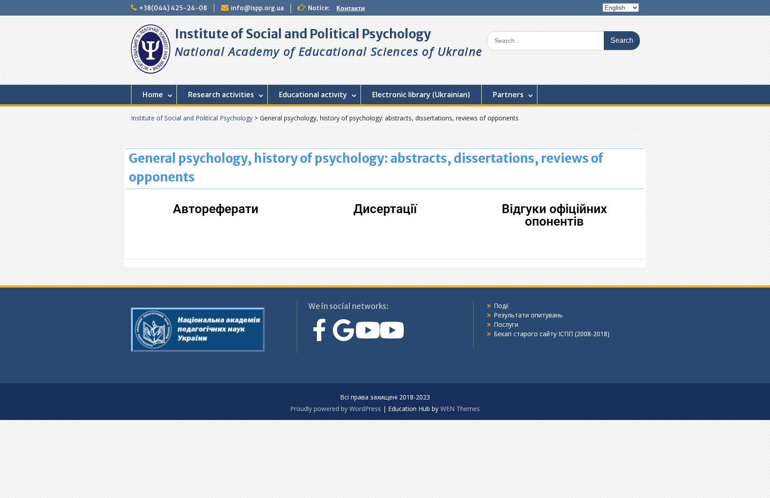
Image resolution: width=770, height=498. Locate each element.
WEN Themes (460, 408)
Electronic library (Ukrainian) (421, 94)
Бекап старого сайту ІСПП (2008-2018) (552, 333)
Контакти (350, 8)
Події (501, 305)
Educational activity (313, 94)
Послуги (506, 324)
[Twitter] (343, 330)
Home (153, 94)
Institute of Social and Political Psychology (303, 34)
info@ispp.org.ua (257, 8)
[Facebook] (319, 330)
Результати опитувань (528, 315)
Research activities (221, 94)
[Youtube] (367, 330)
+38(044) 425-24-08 (173, 8)
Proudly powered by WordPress (335, 408)
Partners (508, 94)
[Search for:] (563, 40)
